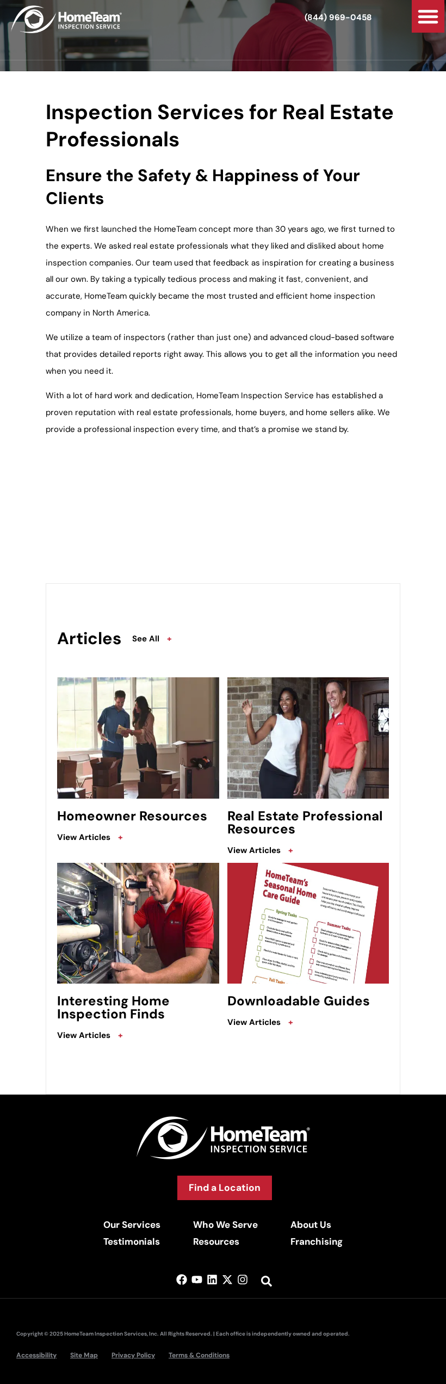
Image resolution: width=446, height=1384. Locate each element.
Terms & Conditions (199, 1355)
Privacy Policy (133, 1355)
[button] (428, 16)
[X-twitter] (227, 1279)
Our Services (131, 1225)
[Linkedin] (212, 1279)
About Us (310, 1225)
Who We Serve (225, 1225)
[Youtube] (197, 1279)
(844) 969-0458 (338, 17)
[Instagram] (242, 1279)
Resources (216, 1241)
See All (152, 638)
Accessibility (36, 1355)
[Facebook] (181, 1279)
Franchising (316, 1241)
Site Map (84, 1355)
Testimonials (131, 1241)
